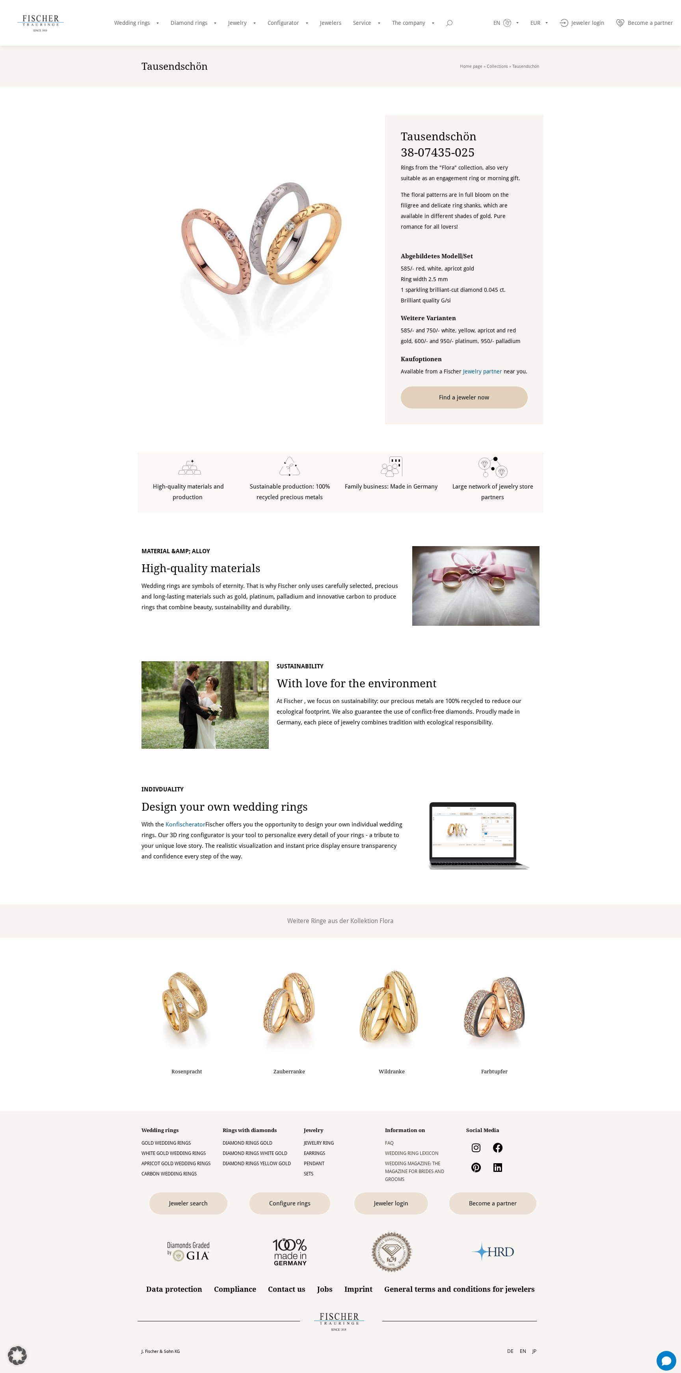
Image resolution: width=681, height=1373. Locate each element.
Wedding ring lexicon (412, 1153)
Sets (308, 1174)
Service (362, 23)
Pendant (314, 1163)
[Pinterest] (476, 1167)
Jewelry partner (482, 371)
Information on (405, 1130)
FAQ (389, 1143)
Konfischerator (185, 824)
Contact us (286, 1289)
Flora (387, 921)
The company (408, 23)
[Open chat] (666, 1361)
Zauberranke (289, 1072)
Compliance (235, 1289)
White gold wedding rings (173, 1153)
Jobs (325, 1289)
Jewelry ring (319, 1143)
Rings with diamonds (250, 1130)
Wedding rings (132, 23)
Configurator (283, 23)
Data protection (174, 1289)
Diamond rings (189, 23)
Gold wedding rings (166, 1143)
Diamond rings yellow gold (257, 1163)
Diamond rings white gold (255, 1153)
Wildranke (392, 1072)
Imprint (358, 1289)
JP (534, 1351)
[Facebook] (498, 1148)
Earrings (314, 1153)
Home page (471, 66)
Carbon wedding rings (169, 1174)
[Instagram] (476, 1148)
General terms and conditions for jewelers (459, 1289)
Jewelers (330, 23)
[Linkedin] (498, 1167)
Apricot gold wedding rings (175, 1163)
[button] (17, 1355)
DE (510, 1351)
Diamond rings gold (247, 1143)
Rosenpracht (186, 1072)
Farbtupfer (494, 1072)
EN (523, 1351)
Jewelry (237, 23)
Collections (497, 66)
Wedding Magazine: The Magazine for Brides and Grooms (414, 1171)
